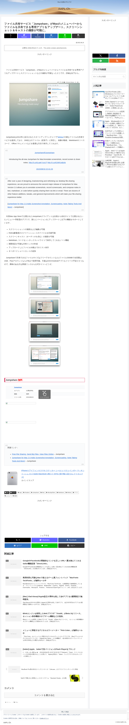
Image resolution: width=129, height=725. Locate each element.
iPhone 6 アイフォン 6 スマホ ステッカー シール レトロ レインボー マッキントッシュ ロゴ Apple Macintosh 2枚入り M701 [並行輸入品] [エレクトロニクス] (52, 474)
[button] (78, 36)
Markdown (61, 492)
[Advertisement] (44, 60)
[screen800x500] (44, 103)
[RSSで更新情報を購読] (117, 61)
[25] (44, 284)
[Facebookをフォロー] (117, 56)
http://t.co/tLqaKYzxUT (38, 163)
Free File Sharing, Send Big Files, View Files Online (33, 454)
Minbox (61, 137)
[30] (44, 332)
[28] (44, 308)
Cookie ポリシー (44, 718)
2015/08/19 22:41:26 (44, 169)
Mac (7, 492)
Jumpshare (36, 492)
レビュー (8, 496)
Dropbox (27, 492)
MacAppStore (51, 492)
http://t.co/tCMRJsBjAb (56, 163)
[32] (44, 356)
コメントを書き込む (44, 695)
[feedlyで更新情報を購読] (100, 61)
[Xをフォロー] (100, 56)
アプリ (14, 492)
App (20, 492)
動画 (15, 496)
